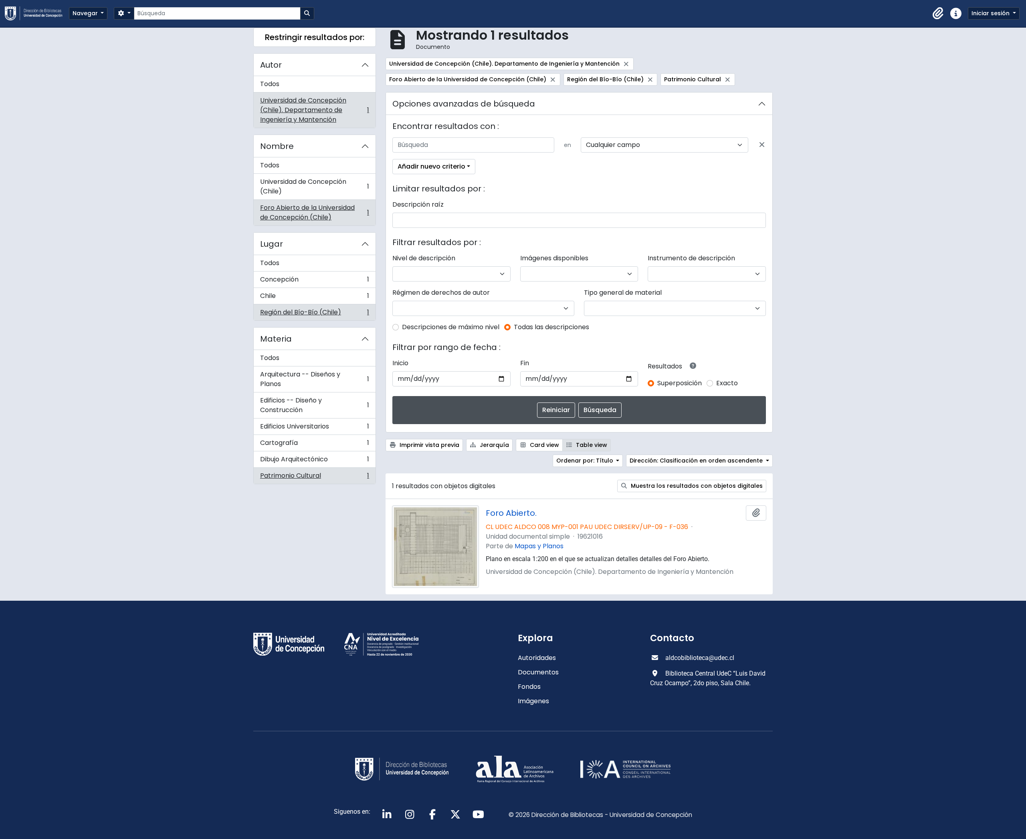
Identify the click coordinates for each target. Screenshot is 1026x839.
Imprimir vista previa (428, 445)
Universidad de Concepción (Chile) (314, 186)
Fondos (529, 686)
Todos (269, 84)
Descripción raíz (418, 204)
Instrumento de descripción (691, 258)
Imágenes (533, 701)
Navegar (86, 13)
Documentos (538, 672)
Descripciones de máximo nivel (450, 327)
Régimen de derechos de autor (441, 292)
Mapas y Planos (539, 546)
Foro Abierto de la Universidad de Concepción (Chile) (314, 212)
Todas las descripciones (551, 327)
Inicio (400, 363)
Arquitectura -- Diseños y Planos (314, 379)
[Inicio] (37, 13)
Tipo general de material (623, 292)
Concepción (314, 281)
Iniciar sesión (991, 13)
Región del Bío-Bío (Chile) (314, 314)
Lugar (271, 243)
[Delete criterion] (762, 145)
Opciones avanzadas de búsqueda (463, 103)
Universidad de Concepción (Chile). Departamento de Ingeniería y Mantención (314, 110)
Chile (314, 297)
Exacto (727, 383)
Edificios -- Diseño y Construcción (314, 405)
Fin (524, 363)
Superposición (679, 383)
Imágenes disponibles (554, 258)
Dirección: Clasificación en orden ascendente (697, 461)
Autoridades (537, 657)
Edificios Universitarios (314, 428)
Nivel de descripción (423, 258)
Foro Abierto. (511, 513)
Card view (543, 445)
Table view (590, 445)
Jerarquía (493, 445)
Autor (271, 64)
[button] (938, 13)
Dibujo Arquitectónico (314, 461)
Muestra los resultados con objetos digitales (696, 486)
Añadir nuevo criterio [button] (431, 166)
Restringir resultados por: (314, 37)
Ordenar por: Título (585, 461)
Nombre (277, 146)
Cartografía (314, 444)
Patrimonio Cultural (314, 477)
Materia (276, 338)
